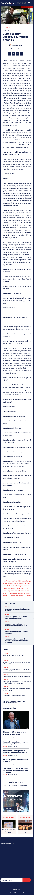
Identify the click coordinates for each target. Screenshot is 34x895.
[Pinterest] (17, 54)
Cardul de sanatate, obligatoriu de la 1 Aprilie (8, 831)
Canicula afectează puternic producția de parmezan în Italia (16, 624)
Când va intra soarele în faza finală (14, 695)
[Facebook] (9, 54)
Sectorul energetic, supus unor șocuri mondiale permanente (14, 701)
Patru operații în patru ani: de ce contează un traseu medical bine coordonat (16, 640)
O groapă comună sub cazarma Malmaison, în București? (16, 617)
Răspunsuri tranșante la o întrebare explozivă (17, 610)
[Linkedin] (21, 54)
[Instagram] (15, 892)
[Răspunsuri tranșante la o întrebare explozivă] (16, 720)
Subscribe (27, 880)
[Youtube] (23, 892)
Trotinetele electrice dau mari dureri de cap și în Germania (17, 689)
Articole (6, 27)
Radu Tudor (18, 45)
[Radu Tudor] (10, 45)
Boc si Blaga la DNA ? (25, 832)
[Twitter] (13, 54)
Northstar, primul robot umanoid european (16, 632)
